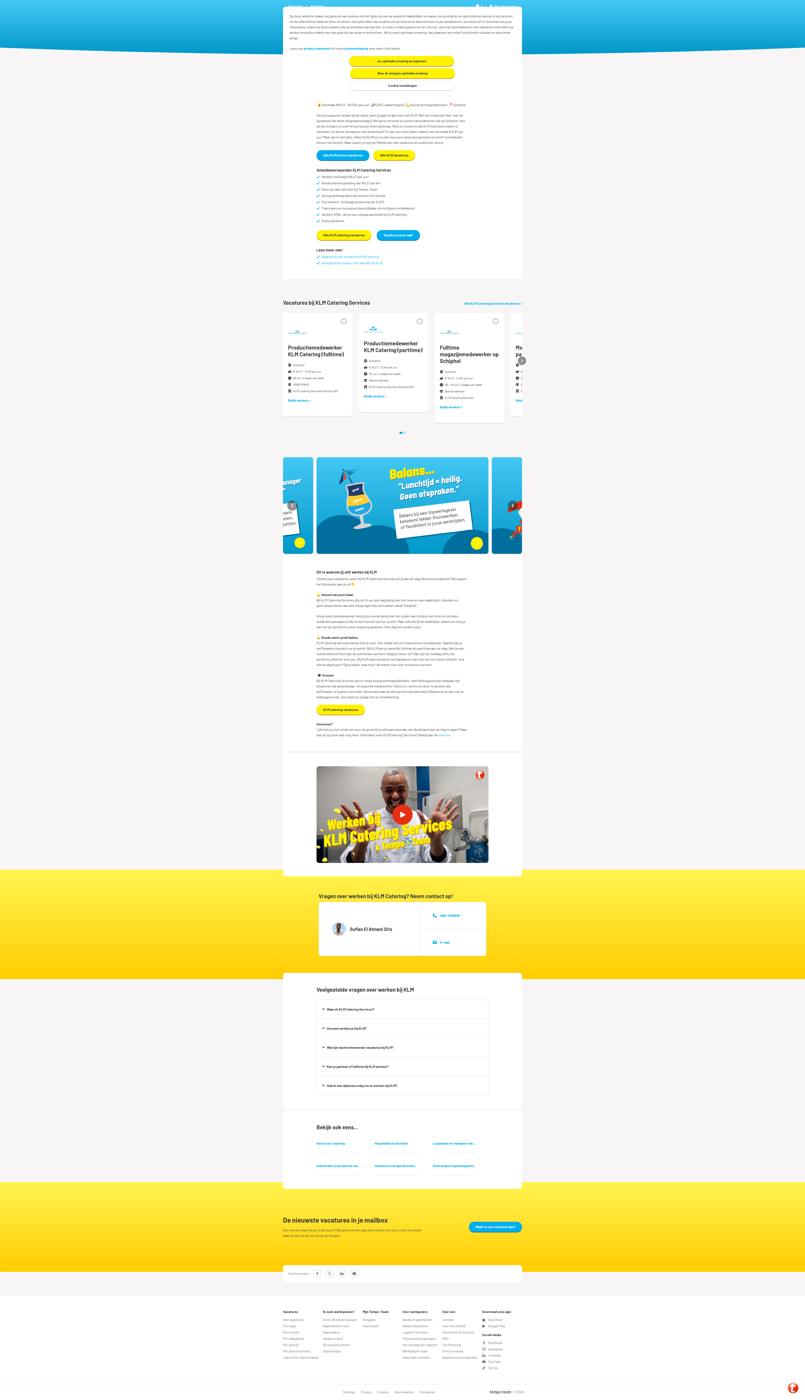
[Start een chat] (793, 1388)
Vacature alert (333, 1338)
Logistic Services (415, 1332)
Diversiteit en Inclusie (458, 1332)
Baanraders (331, 1332)
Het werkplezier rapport (420, 1345)
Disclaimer (427, 1392)
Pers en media (452, 1351)
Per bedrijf (291, 1345)
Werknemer (295, 6)
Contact (448, 1320)
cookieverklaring (355, 48)
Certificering (451, 1345)
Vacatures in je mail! (398, 235)
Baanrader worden (416, 1357)
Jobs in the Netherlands (300, 1357)
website (445, 735)
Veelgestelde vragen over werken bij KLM (352, 263)
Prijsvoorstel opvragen (419, 1338)
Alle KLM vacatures (394, 155)
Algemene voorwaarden (460, 1357)
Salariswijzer (332, 1351)
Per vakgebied (293, 1338)
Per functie (291, 1332)
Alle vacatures (293, 1320)
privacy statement (317, 48)
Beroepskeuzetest (336, 1345)
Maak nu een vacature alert (495, 1227)
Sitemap (349, 1392)
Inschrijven (371, 1326)
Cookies (383, 1392)
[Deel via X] (329, 1273)
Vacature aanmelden (417, 1320)
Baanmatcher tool (336, 1326)
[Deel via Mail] (354, 1273)
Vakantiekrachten (415, 1326)
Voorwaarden (404, 1392)
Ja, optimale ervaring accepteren (401, 61)
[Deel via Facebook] (317, 1273)
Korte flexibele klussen (340, 1320)
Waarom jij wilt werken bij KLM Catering (350, 257)
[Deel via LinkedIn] (342, 1273)
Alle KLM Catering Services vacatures (491, 303)
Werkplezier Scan (415, 1351)
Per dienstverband (296, 1351)
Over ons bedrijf (454, 1326)
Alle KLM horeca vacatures (343, 155)
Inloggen (369, 1320)
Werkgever (317, 6)
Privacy (366, 1392)
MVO (445, 1338)
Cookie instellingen (402, 85)
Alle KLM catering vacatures (344, 235)
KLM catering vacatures (340, 710)
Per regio (289, 1326)
